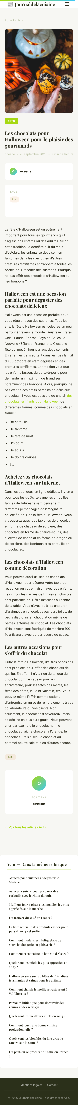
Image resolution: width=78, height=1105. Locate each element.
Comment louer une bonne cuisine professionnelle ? (33, 1027)
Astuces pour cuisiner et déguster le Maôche (34, 880)
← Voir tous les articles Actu (25, 827)
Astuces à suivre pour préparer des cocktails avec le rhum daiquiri (33, 893)
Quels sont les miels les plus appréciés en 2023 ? (38, 965)
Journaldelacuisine (31, 4)
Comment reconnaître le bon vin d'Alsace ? (39, 954)
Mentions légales (31, 1085)
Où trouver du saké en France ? (30, 918)
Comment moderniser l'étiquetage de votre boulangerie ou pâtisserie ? (35, 942)
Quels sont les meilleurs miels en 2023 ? (37, 1016)
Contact (52, 1085)
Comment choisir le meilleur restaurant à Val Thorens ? (38, 991)
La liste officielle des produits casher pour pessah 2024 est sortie (38, 929)
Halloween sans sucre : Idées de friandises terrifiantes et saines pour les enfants (38, 978)
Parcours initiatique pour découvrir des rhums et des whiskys (36, 1005)
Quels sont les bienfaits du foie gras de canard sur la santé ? (36, 1040)
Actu (20, 20)
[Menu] (67, 4)
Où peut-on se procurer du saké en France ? (38, 1054)
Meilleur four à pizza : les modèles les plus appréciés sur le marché (39, 907)
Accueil (9, 20)
